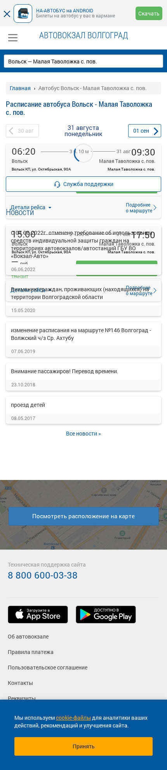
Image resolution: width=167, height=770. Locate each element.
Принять (84, 746)
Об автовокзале (28, 636)
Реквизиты (22, 698)
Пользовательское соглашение (47, 667)
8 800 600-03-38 (43, 575)
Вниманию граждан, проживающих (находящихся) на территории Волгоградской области (80, 292)
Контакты (20, 682)
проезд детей (28, 404)
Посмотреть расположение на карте (83, 516)
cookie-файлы (73, 717)
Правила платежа (31, 652)
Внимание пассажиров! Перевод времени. (64, 371)
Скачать (149, 13)
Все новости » (83, 433)
